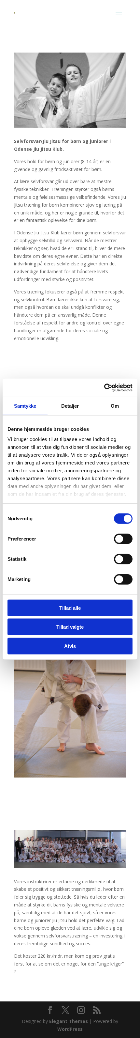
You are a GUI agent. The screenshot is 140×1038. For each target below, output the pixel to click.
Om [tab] (115, 405)
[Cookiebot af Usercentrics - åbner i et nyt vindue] (104, 388)
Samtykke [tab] (25, 405)
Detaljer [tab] (70, 405)
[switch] (123, 538)
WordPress (70, 1029)
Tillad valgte (70, 627)
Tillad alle (70, 607)
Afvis (70, 646)
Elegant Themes (68, 1021)
